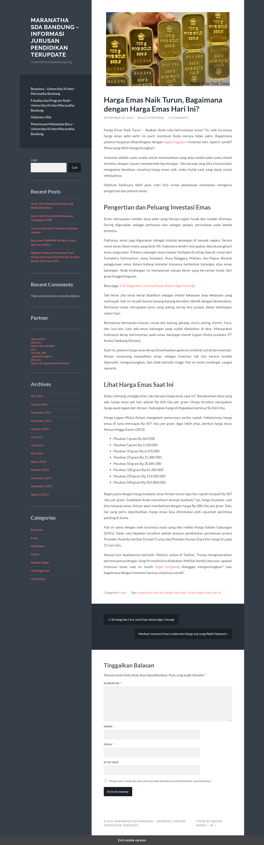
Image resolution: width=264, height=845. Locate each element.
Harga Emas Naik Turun (179, 592)
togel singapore (175, 142)
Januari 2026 (39, 404)
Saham (35, 554)
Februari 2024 (40, 469)
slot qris (36, 342)
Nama (109, 726)
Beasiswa (37, 529)
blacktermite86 (151, 117)
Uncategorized (40, 570)
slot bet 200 (38, 352)
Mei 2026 (37, 396)
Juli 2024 (37, 437)
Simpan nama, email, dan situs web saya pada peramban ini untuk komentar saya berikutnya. (160, 781)
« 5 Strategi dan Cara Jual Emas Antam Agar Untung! (141, 619)
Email (109, 744)
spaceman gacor (42, 356)
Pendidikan (38, 546)
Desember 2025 (41, 412)
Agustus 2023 (40, 494)
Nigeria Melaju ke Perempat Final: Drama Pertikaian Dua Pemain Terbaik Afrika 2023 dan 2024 (55, 257)
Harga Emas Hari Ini (150, 592)
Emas (34, 538)
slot (33, 349)
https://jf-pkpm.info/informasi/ (50, 363)
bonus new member (43, 346)
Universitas (38, 579)
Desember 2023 (41, 478)
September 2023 (41, 486)
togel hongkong (167, 567)
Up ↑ (213, 825)
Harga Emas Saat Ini (208, 592)
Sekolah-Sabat (40, 562)
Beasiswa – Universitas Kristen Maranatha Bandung (52, 91)
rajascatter (38, 339)
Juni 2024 (37, 445)
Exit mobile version (132, 840)
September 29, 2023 (119, 117)
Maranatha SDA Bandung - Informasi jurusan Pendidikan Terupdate (55, 37)
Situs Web (111, 762)
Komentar (112, 683)
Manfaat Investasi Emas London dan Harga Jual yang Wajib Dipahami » (183, 633)
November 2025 (41, 420)
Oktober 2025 (40, 429)
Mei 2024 (37, 453)
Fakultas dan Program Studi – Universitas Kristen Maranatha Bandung (52, 105)
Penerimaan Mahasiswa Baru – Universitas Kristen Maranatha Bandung (52, 129)
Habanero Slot (41, 117)
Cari (34, 160)
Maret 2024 (38, 461)
